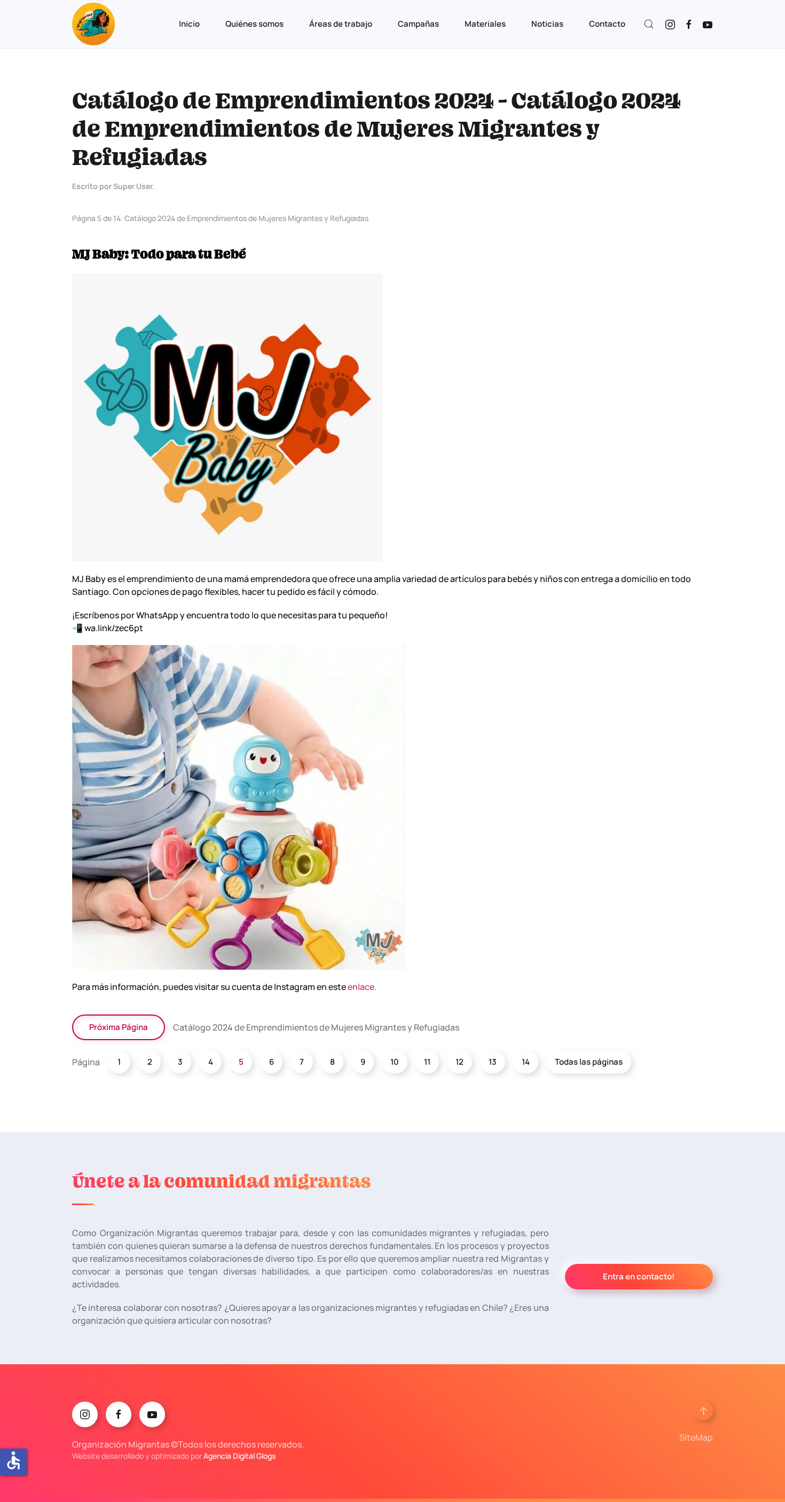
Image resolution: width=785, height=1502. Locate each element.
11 (427, 1061)
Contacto (607, 23)
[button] (648, 24)
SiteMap (696, 1437)
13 (493, 1061)
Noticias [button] (547, 23)
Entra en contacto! (638, 1276)
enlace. (362, 987)
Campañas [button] (418, 23)
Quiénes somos (254, 23)
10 (394, 1061)
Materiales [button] (485, 23)
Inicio (189, 23)
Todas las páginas (589, 1061)
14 (526, 1061)
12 (460, 1061)
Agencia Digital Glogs (239, 1456)
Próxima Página (118, 1027)
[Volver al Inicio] (93, 24)
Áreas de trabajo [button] (340, 23)
